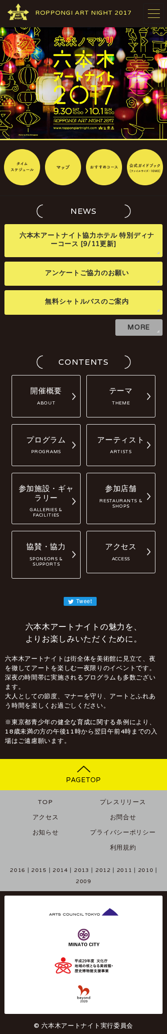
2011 (124, 870)
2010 (146, 870)
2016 (17, 870)
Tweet (83, 601)
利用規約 (123, 847)
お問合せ (123, 817)
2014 (60, 870)
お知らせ (46, 832)
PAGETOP (83, 780)
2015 (39, 870)
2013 (82, 870)
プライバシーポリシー (122, 832)
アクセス (46, 817)
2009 (83, 881)
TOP (45, 802)
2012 (103, 870)
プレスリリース (123, 802)
